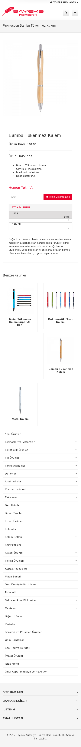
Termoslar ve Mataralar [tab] (20, 441)
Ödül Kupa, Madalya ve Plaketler (26, 671)
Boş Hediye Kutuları (17, 647)
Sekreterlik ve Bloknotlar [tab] (20, 600)
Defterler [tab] (10, 473)
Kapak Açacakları (16, 568)
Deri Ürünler (13, 505)
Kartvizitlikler (13, 544)
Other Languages (64, 2)
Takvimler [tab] (11, 497)
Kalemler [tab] (10, 529)
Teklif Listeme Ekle (59, 196)
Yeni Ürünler (13, 433)
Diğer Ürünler (13, 616)
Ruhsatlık (11, 592)
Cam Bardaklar (14, 639)
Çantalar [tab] (10, 608)
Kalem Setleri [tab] (13, 536)
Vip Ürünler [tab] (12, 457)
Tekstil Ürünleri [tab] (14, 560)
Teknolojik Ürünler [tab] (16, 449)
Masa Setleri (13, 576)
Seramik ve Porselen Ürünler (23, 631)
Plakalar (10, 624)
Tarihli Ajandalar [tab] (15, 465)
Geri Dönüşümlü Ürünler (20, 584)
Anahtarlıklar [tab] (13, 481)
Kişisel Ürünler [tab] (14, 552)
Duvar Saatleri (14, 513)
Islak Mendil (12, 663)
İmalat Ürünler (14, 655)
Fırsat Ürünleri (14, 521)
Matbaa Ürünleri (15, 489)
